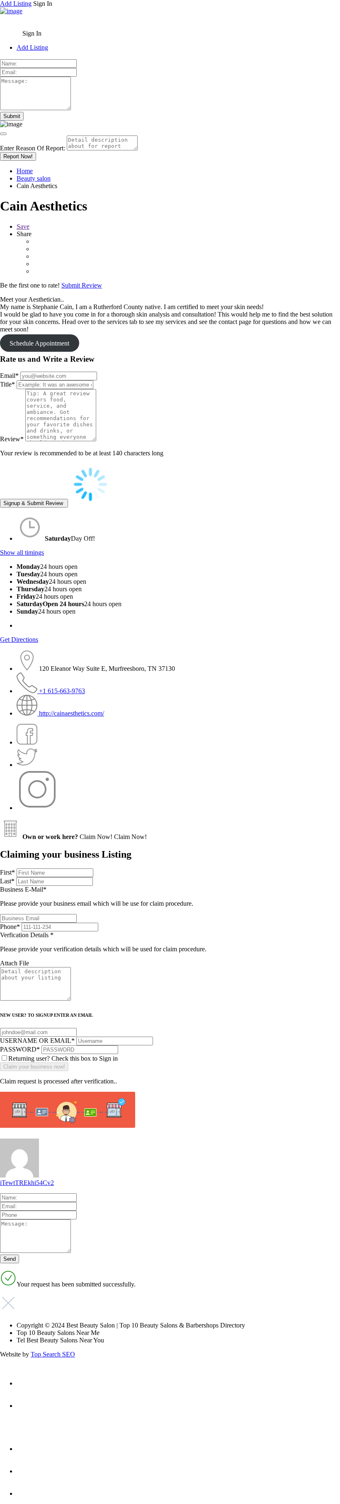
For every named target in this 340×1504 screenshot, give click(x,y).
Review (12, 438)
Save (23, 226)
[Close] (3, 134)
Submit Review (81, 285)
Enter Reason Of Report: (32, 148)
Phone (10, 926)
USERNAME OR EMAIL (37, 1040)
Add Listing (16, 3)
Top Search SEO (53, 1354)
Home (25, 170)
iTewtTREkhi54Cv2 (27, 1182)
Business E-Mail (96, 896)
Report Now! (18, 156)
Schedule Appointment (39, 343)
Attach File (14, 963)
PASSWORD (20, 1049)
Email (9, 375)
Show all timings (22, 552)
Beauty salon (34, 178)
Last (7, 881)
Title (7, 384)
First (7, 872)
